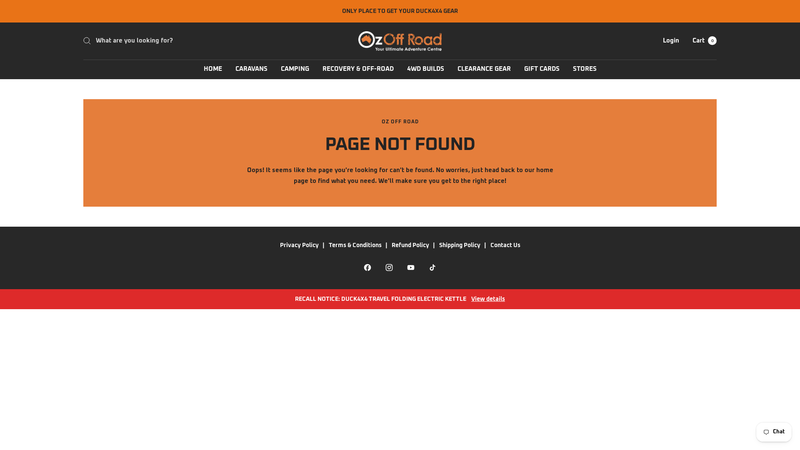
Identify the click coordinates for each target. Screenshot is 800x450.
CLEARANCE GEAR (484, 69)
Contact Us (505, 245)
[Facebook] (367, 267)
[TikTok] (432, 267)
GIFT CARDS (542, 69)
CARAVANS (251, 69)
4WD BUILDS (425, 69)
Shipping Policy (459, 245)
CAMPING (295, 69)
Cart (703, 41)
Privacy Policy (299, 245)
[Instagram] (389, 267)
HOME (213, 69)
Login (671, 41)
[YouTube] (410, 267)
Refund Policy (410, 245)
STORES (585, 69)
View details (488, 299)
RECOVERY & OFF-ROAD (358, 69)
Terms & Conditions (355, 245)
